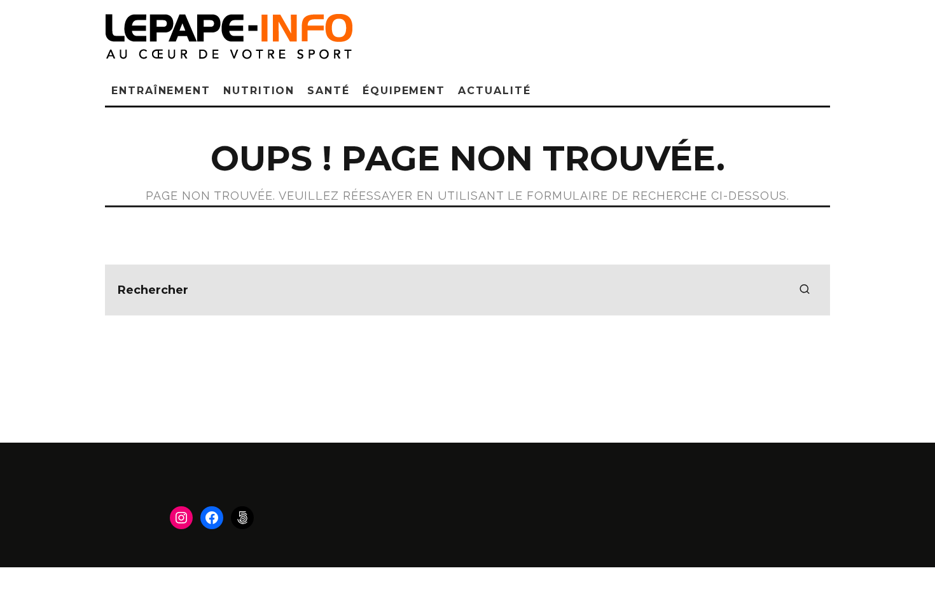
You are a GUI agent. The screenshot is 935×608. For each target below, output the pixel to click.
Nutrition (258, 91)
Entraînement (161, 91)
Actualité (494, 91)
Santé (328, 91)
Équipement (404, 91)
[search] (804, 290)
